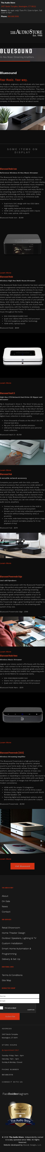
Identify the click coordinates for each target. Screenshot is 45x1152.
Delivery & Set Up (11, 959)
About (5, 896)
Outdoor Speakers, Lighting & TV (19, 938)
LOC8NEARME (20, 1113)
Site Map (6, 980)
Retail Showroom (11, 927)
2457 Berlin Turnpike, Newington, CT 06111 (18, 6)
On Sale (6, 901)
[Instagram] (9, 21)
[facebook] (2, 21)
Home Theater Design (13, 933)
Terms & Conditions (12, 975)
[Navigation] (3, 33)
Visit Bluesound (22, 866)
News (5, 906)
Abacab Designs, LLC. (32, 1145)
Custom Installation (12, 943)
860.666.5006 (13, 16)
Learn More (5, 273)
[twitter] (5, 21)
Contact (6, 911)
